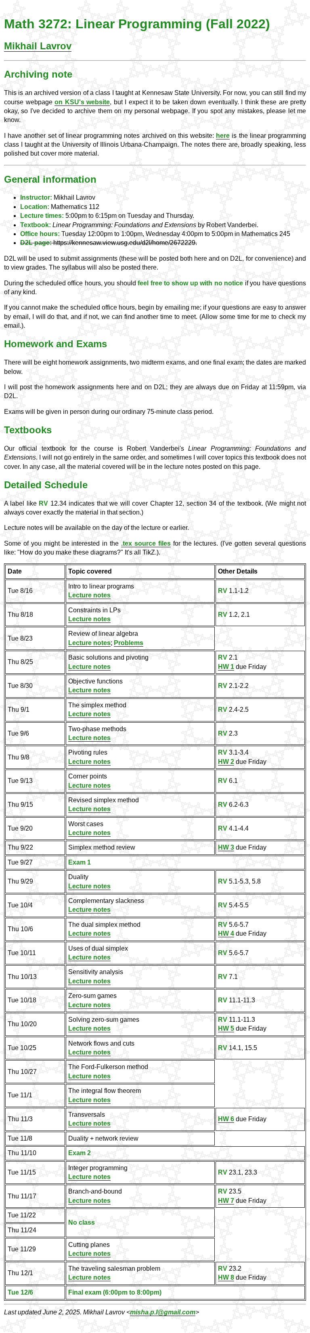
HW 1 (226, 666)
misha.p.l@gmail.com (162, 1312)
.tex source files (146, 543)
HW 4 (226, 933)
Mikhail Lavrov (37, 45)
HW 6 (226, 1119)
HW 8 (226, 1277)
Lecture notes (89, 595)
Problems (128, 642)
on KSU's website (82, 102)
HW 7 (226, 1200)
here (223, 135)
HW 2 (226, 761)
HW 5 (226, 1028)
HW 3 (226, 847)
